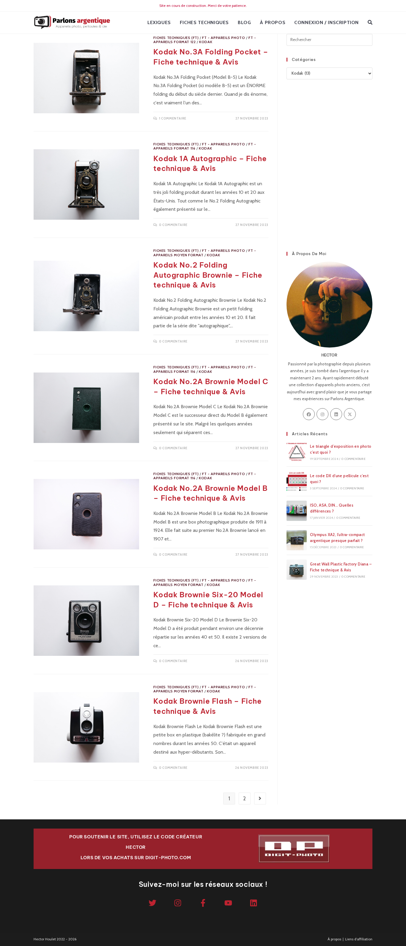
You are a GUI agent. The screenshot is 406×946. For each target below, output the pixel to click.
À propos (334, 939)
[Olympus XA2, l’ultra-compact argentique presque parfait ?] (297, 540)
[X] (350, 414)
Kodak (205, 42)
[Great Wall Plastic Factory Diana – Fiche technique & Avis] (297, 570)
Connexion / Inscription (326, 22)
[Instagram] (322, 414)
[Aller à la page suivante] (260, 798)
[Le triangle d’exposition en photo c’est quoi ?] (297, 452)
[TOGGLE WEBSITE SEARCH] (370, 23)
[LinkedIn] (336, 414)
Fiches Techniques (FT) (176, 37)
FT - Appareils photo (223, 37)
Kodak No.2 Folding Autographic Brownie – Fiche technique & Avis (207, 274)
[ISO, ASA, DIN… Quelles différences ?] (297, 511)
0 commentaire (173, 225)
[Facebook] (309, 414)
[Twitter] (152, 903)
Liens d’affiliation (358, 939)
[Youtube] (228, 903)
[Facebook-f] (203, 903)
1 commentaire (172, 118)
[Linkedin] (253, 903)
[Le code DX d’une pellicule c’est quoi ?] (297, 481)
